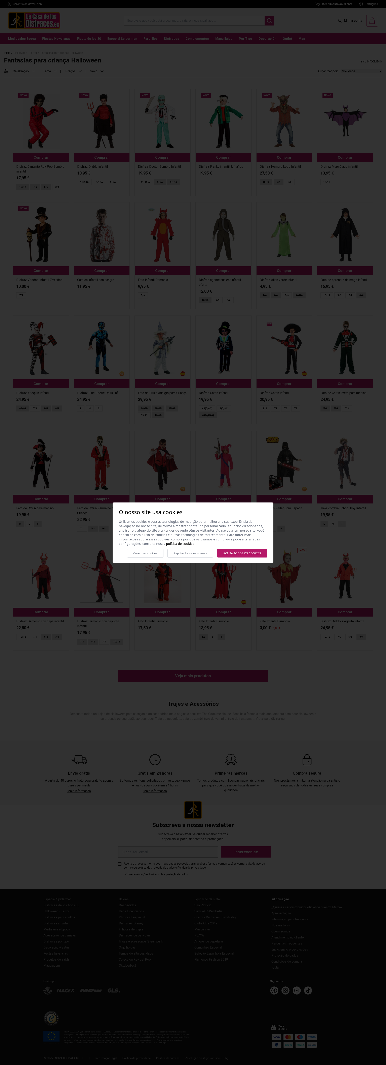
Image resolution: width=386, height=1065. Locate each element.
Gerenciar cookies (145, 553)
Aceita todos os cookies (242, 553)
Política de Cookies (180, 543)
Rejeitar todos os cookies (190, 553)
